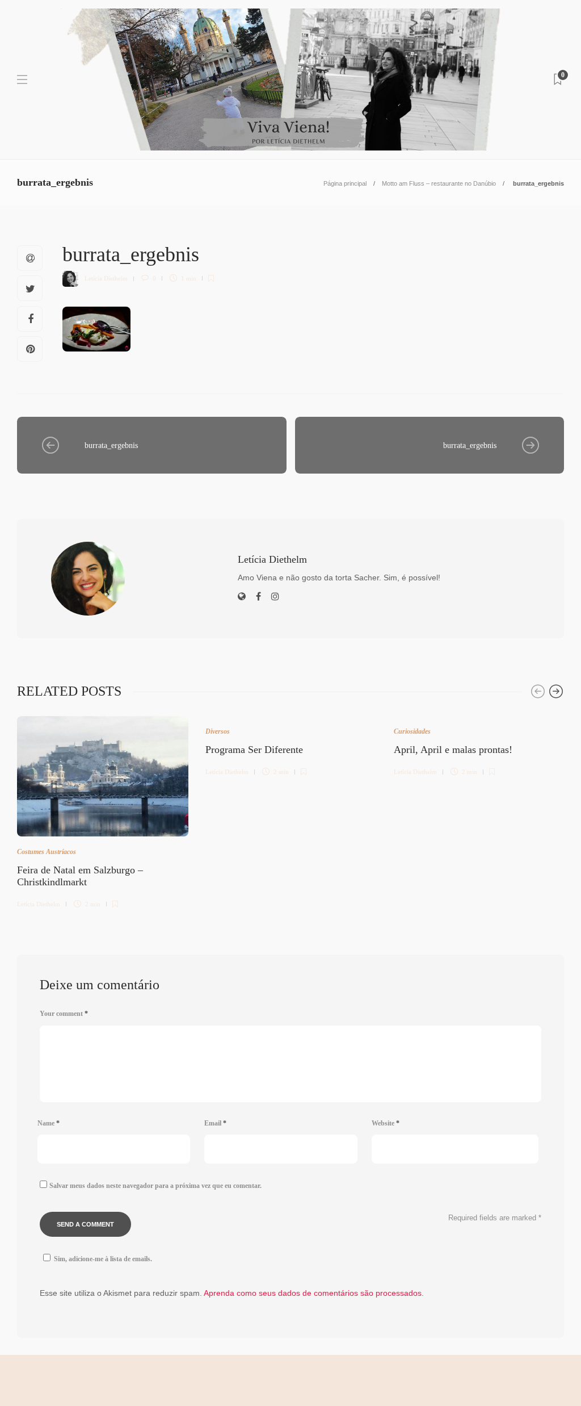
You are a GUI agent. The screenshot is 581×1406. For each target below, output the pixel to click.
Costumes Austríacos (46, 852)
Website (385, 1123)
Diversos (217, 731)
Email (215, 1123)
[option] (103, 810)
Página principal (345, 183)
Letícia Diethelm (106, 278)
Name (48, 1123)
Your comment (64, 1014)
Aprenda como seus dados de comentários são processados (313, 1293)
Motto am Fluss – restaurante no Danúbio (439, 183)
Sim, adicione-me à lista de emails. (103, 1259)
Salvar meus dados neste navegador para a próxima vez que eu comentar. (155, 1186)
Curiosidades (412, 731)
